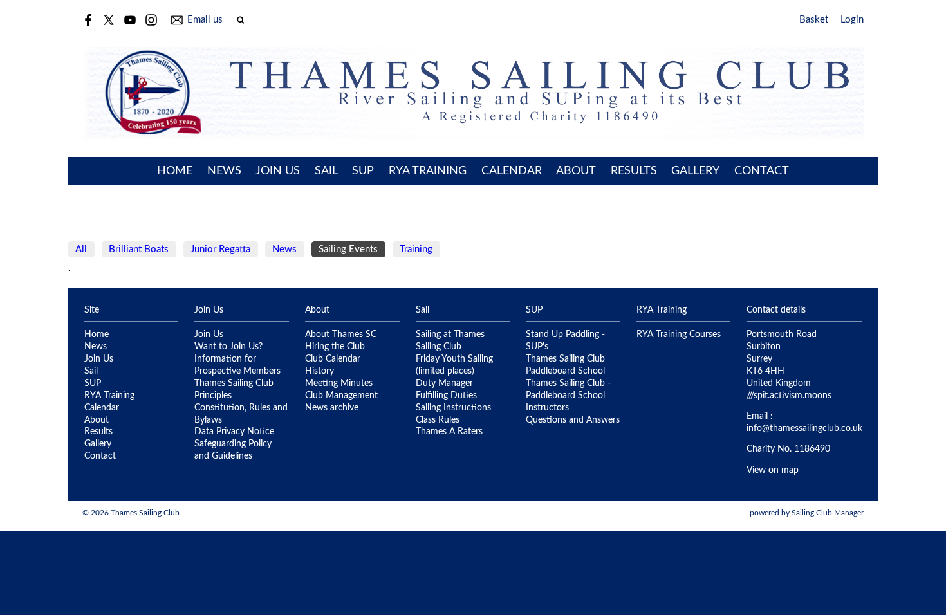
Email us (205, 19)
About (576, 171)
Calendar (511, 171)
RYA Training (428, 171)
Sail (326, 171)
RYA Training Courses (678, 334)
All (81, 249)
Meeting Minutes (339, 383)
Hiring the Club (335, 346)
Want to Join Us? (228, 346)
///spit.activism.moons (789, 395)
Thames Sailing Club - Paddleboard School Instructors (568, 395)
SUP (363, 171)
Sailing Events (348, 249)
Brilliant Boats (139, 249)
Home (174, 171)
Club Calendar (332, 358)
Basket (813, 19)
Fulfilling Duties (446, 395)
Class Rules (437, 420)
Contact (761, 171)
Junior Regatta (220, 249)
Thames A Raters (449, 431)
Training (416, 249)
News (224, 171)
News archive (331, 407)
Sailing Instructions (453, 407)
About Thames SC (340, 334)
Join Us (277, 171)
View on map (773, 470)
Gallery (695, 171)
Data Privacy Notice (234, 431)
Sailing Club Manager (828, 513)
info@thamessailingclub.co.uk (804, 428)
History (319, 371)
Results (634, 171)
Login (852, 19)
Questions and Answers (573, 420)
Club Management (341, 395)
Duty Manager (444, 383)
